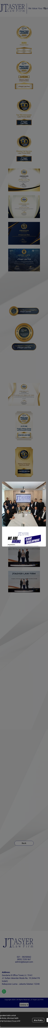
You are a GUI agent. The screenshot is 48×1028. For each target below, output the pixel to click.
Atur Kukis (38, 1020)
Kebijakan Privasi (10, 1021)
